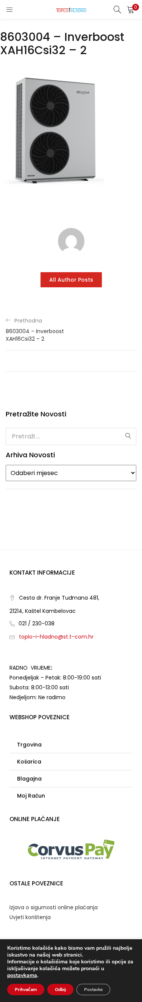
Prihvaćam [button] (26, 989)
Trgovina (29, 744)
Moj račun (31, 795)
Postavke (93, 989)
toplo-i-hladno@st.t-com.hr (56, 636)
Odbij (60, 989)
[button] (130, 9)
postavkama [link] (22, 975)
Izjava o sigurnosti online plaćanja (53, 907)
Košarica (29, 761)
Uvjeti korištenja (30, 917)
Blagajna (29, 778)
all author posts (71, 280)
